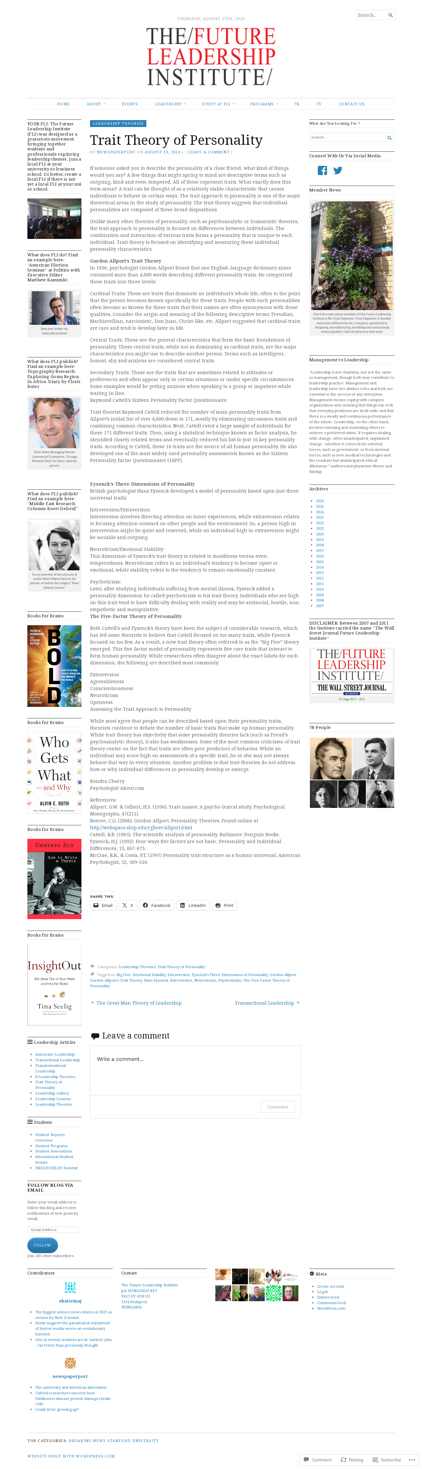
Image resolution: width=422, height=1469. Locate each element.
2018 (320, 544)
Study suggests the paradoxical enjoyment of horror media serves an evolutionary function (72, 1328)
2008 (320, 600)
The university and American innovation (70, 1387)
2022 (320, 522)
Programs (262, 103)
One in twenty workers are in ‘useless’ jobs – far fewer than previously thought (73, 1342)
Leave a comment (209, 151)
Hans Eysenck (156, 980)
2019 (320, 539)
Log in (322, 1291)
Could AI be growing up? (57, 1409)
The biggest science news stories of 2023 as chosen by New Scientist (73, 1314)
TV (319, 103)
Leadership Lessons (53, 1098)
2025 (320, 506)
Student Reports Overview (50, 1137)
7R (296, 103)
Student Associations (53, 1150)
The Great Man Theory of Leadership (139, 1003)
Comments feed (331, 1302)
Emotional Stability (149, 974)
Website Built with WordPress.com (71, 1456)
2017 (320, 550)
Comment (277, 1107)
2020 (320, 533)
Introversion (181, 980)
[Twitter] (338, 170)
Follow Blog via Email (50, 1188)
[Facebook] (322, 170)
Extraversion (178, 974)
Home (63, 103)
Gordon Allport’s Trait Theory (116, 980)
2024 (320, 511)
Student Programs (51, 1145)
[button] (330, 758)
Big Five (123, 974)
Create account (330, 1286)
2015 (320, 561)
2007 (320, 605)
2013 (320, 572)
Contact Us (352, 103)
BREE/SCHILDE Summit (56, 1167)
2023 (320, 517)
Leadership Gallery (52, 1093)
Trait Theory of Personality (48, 1084)
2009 (320, 594)
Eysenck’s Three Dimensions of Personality (230, 974)
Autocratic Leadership (55, 1054)
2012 (320, 578)
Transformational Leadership (50, 1068)
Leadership (168, 103)
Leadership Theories (53, 1104)
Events (130, 103)
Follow (42, 1245)
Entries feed (328, 1297)
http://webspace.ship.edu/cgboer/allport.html (141, 827)
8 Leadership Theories (55, 1076)
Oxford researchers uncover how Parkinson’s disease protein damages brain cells (72, 1398)
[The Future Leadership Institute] (211, 62)
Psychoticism (229, 980)
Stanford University (133, 1440)
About (94, 103)
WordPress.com (331, 1308)
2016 (320, 556)
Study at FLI (216, 103)
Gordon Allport (283, 974)
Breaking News (87, 1440)
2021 (320, 528)
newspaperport (116, 151)
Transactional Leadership (57, 1059)
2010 (320, 589)
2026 (320, 500)
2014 (320, 567)
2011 (320, 583)
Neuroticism (205, 980)
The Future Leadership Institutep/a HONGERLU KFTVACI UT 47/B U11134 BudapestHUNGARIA (149, 1295)
